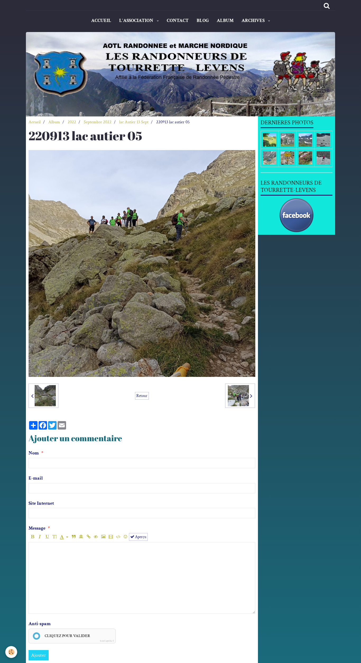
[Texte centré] (81, 537)
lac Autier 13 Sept (134, 122)
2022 (72, 122)
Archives (254, 20)
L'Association (136, 20)
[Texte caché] (96, 537)
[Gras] (32, 537)
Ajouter (38, 655)
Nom (34, 453)
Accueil (101, 20)
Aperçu (140, 536)
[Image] (103, 537)
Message (37, 528)
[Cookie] (11, 652)
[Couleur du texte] (64, 537)
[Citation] (73, 537)
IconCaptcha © (107, 640)
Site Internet (41, 503)
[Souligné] (47, 537)
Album (225, 20)
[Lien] (88, 537)
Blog (203, 20)
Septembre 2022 (98, 122)
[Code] (118, 537)
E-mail (36, 478)
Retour (141, 395)
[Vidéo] (110, 537)
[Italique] (40, 537)
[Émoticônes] (125, 537)
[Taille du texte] (54, 537)
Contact (178, 20)
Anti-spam (40, 624)
